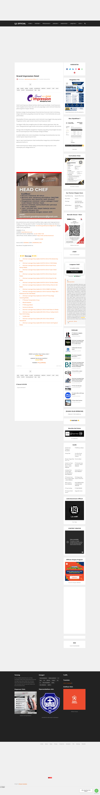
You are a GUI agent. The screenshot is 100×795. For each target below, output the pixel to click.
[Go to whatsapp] (96, 791)
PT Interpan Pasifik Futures (69, 491)
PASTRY (22, 90)
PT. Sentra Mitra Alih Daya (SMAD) (78, 393)
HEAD (57, 88)
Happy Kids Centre (78, 491)
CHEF (53, 88)
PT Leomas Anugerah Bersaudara (76, 355)
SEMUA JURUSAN (52, 678)
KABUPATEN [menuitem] (64, 23)
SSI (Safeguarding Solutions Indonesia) (79, 478)
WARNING (26, 242)
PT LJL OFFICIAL (42, 362)
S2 (40, 682)
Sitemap (78, 744)
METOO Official (68, 205)
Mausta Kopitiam (27, 302)
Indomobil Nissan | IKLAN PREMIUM (79, 470)
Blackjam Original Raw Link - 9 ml (69, 459)
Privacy (55, 744)
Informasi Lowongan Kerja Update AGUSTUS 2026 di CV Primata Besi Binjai (78, 380)
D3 (44, 680)
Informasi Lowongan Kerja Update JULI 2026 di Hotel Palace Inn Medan (40, 309)
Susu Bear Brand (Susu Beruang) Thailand (78, 455)
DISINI (41, 355)
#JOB (18, 88)
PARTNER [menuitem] (37, 23)
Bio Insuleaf (67, 198)
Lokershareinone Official (30, 79)
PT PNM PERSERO (78, 488)
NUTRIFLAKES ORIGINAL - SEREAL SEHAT (79, 207)
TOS (73, 744)
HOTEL (18, 90)
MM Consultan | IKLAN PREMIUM (68, 483)
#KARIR (22, 88)
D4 (57, 680)
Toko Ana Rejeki (78, 459)
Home (41, 744)
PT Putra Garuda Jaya (77, 385)
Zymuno (76, 198)
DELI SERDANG (43, 685)
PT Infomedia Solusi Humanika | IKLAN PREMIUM (79, 464)
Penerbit (84, 744)
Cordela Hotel (26, 316)
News (51, 744)
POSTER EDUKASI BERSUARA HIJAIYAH (79, 202)
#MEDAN (43, 88)
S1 (58, 678)
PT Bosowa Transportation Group (31, 300)
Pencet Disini (74, 271)
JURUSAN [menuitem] (55, 23)
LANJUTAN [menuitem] (72, 23)
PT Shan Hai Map (68, 488)
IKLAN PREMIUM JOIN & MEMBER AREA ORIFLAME (79, 484)
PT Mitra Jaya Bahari (28, 305)
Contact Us (61, 744)
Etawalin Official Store (79, 195)
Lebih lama (58, 366)
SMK (39, 90)
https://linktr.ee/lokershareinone (45, 235)
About (46, 744)
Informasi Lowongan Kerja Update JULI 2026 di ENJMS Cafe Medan (39, 289)
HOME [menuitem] (30, 23)
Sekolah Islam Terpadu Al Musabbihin (68, 449)
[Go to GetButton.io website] (96, 793)
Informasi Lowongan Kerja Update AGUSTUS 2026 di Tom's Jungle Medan (78, 342)
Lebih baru (19, 366)
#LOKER (31, 88)
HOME (41, 239)
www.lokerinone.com (26, 232)
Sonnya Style (67, 453)
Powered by (71, 276)
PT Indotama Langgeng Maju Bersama (77, 333)
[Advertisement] (50, 10)
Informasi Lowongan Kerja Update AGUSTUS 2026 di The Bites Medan (40, 282)
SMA (35, 90)
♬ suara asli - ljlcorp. (72, 321)
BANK (53, 682)
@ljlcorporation (70, 282)
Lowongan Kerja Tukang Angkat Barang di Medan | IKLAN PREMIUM (69, 472)
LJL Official (20, 23)
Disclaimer (68, 744)
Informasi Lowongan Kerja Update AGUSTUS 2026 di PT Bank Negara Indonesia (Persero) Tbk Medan (78, 364)
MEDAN (48, 680)
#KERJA (26, 88)
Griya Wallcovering (69, 195)
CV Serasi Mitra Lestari (77, 371)
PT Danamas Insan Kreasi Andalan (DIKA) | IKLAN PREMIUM (69, 479)
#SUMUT (49, 88)
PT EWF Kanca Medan (79, 447)
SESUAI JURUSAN (29, 90)
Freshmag (67, 201)
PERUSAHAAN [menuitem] (46, 23)
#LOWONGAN (37, 88)
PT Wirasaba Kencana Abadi (77, 348)
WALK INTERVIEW (46, 682)
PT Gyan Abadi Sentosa (77, 400)
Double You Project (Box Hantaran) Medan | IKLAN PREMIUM (69, 465)
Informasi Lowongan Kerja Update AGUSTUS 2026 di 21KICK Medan (40, 263)
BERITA (49, 685)
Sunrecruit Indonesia (28, 307)
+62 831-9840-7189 (39, 234)
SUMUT (53, 680)
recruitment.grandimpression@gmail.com (46, 225)
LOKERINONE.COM (37, 242)
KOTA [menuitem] (80, 23)
